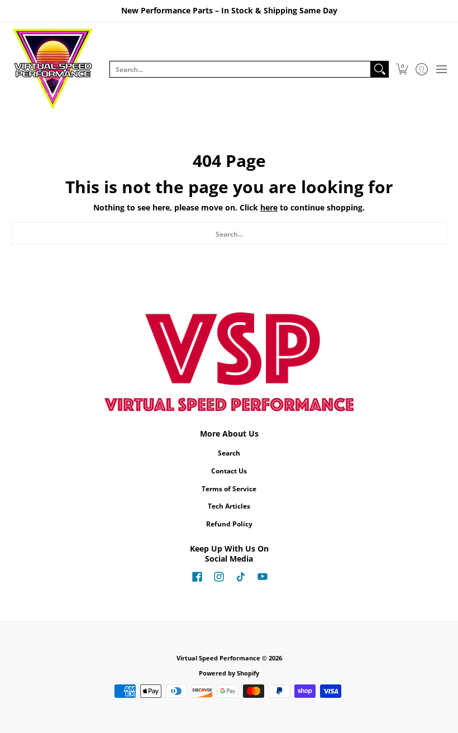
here (269, 207)
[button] (402, 69)
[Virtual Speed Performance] (53, 69)
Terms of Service (229, 489)
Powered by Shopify (229, 673)
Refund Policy (229, 524)
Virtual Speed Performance (218, 658)
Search (229, 453)
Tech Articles (229, 506)
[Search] (380, 69)
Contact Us (229, 471)
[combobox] (240, 69)
